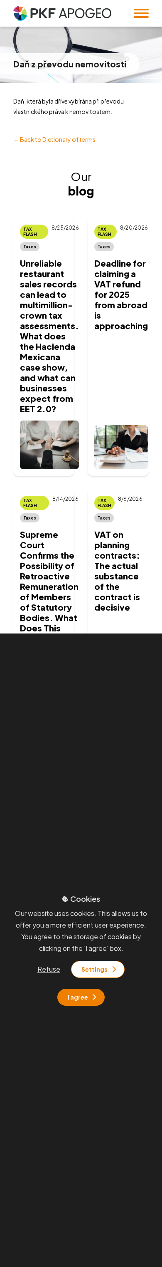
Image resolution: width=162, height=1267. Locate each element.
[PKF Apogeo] (62, 13)
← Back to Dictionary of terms (54, 139)
